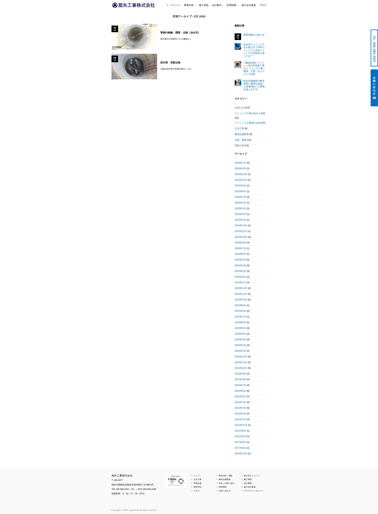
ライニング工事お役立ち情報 (250, 113)
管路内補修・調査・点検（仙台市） (180, 32)
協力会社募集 (249, 5)
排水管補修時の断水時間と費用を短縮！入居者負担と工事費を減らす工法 (254, 85)
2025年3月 (240, 208)
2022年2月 (240, 413)
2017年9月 (240, 442)
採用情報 (231, 5)
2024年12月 (241, 225)
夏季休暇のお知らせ (254, 35)
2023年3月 (240, 339)
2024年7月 (240, 248)
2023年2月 (240, 345)
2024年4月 (240, 265)
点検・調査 (240, 140)
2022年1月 (240, 419)
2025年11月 (241, 180)
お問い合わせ (374, 87)
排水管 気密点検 (170, 62)
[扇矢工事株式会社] (133, 5)
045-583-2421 (374, 48)
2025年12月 (241, 174)
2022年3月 (240, 408)
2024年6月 (240, 254)
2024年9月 (240, 242)
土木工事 (239, 128)
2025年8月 (240, 191)
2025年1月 (240, 220)
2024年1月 (240, 282)
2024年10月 (241, 237)
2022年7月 (240, 385)
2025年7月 (240, 197)
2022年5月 (240, 396)
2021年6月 (240, 436)
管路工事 (239, 145)
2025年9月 (240, 185)
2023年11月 (241, 294)
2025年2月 (240, 214)
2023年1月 (240, 351)
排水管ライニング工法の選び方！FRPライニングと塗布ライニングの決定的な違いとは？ (254, 50)
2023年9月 (240, 305)
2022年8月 (240, 379)
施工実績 (203, 5)
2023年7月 (240, 316)
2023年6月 (240, 322)
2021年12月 (241, 425)
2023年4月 (240, 334)
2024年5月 (240, 259)
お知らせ (239, 107)
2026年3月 (240, 168)
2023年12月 (241, 288)
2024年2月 (240, 277)
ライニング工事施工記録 (248, 123)
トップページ (173, 5)
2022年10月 (241, 368)
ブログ (263, 5)
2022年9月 (240, 374)
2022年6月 (240, 391)
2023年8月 (240, 311)
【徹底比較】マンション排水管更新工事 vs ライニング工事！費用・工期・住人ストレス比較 (254, 68)
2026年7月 (240, 163)
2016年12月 (241, 453)
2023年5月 (240, 328)
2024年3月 (240, 271)
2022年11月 (241, 362)
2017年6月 (240, 448)
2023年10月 (241, 299)
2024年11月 (241, 231)
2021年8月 (240, 431)
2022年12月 (241, 356)
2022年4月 (240, 402)
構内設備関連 (242, 134)
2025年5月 (240, 202)
